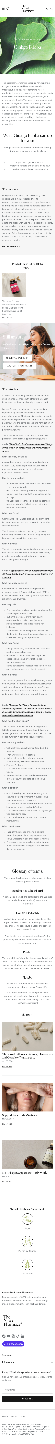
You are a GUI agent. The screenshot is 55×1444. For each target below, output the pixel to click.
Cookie (14, 1416)
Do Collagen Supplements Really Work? (24, 1173)
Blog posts (28, 1015)
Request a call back (17, 358)
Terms (22, 1416)
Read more (7, 1067)
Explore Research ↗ (11, 246)
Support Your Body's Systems (19, 1115)
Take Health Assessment (19, 366)
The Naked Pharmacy (17, 1424)
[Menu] (3, 8)
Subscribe (27, 1399)
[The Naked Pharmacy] (27, 8)
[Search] (9, 8)
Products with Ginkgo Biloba (27, 264)
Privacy (5, 1416)
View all (27, 268)
